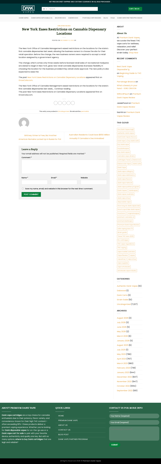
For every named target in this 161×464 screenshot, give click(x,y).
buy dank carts (133, 141)
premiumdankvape (125, 221)
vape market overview (126, 252)
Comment (27, 157)
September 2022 (124, 390)
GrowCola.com (26, 80)
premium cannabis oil (126, 217)
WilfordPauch (123, 94)
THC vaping (122, 248)
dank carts (137, 164)
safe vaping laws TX (125, 229)
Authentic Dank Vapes (127, 286)
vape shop (132, 259)
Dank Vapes (122, 190)
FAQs (113, 18)
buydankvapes (123, 148)
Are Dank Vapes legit (126, 129)
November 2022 (124, 381)
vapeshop (122, 259)
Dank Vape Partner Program (129, 18)
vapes (132, 255)
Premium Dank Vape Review (128, 225)
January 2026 (123, 340)
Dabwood (136, 160)
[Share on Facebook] (56, 103)
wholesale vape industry (127, 271)
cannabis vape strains (126, 156)
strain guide (122, 232)
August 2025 (122, 345)
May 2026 (121, 331)
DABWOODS (73, 18)
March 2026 (122, 336)
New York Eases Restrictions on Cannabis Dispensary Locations (56, 77)
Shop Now (134, 52)
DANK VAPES (24, 18)
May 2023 (121, 354)
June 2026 (121, 327)
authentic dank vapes (126, 133)
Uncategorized (64, 26)
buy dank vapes (124, 152)
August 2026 (122, 318)
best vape (121, 141)
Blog (106, 18)
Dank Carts (122, 295)
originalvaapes (133, 213)
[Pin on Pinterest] (68, 103)
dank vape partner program (128, 187)
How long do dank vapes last (129, 206)
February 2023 (123, 367)
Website (84, 178)
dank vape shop (124, 198)
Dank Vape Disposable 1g (41, 18)
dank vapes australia (126, 194)
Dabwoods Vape (124, 164)
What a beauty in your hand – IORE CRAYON (127, 87)
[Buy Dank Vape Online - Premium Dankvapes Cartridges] (28, 9)
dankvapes (133, 190)
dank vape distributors (126, 175)
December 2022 (124, 377)
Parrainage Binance (126, 81)
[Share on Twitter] (60, 103)
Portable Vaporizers (92, 18)
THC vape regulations (126, 244)
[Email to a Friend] (64, 103)
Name (25, 178)
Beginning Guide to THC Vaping (129, 75)
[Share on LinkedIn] (73, 103)
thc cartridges (123, 240)
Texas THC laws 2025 (126, 236)
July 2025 (121, 349)
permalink (85, 111)
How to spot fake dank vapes (129, 209)
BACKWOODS (60, 18)
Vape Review (123, 255)
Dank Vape (122, 167)
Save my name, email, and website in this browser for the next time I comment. (59, 188)
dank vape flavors (124, 179)
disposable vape (124, 202)
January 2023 (123, 372)
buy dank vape (123, 144)
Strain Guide (122, 299)
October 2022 (123, 386)
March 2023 (122, 363)
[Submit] (100, 9)
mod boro (121, 213)
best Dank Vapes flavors (127, 137)
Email (54, 178)
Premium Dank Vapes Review (129, 96)
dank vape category (125, 171)
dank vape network (125, 183)
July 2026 (121, 322)
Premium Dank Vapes (130, 37)
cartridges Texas (124, 160)
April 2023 (121, 358)
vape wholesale (124, 267)
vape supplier (123, 263)
